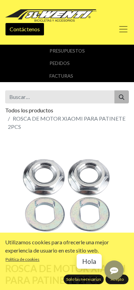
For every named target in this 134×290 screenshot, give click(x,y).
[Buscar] (121, 96)
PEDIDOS (59, 63)
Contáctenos (25, 29)
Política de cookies (22, 259)
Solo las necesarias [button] (83, 279)
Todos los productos (29, 110)
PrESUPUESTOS (67, 51)
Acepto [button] (117, 279)
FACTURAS (61, 76)
